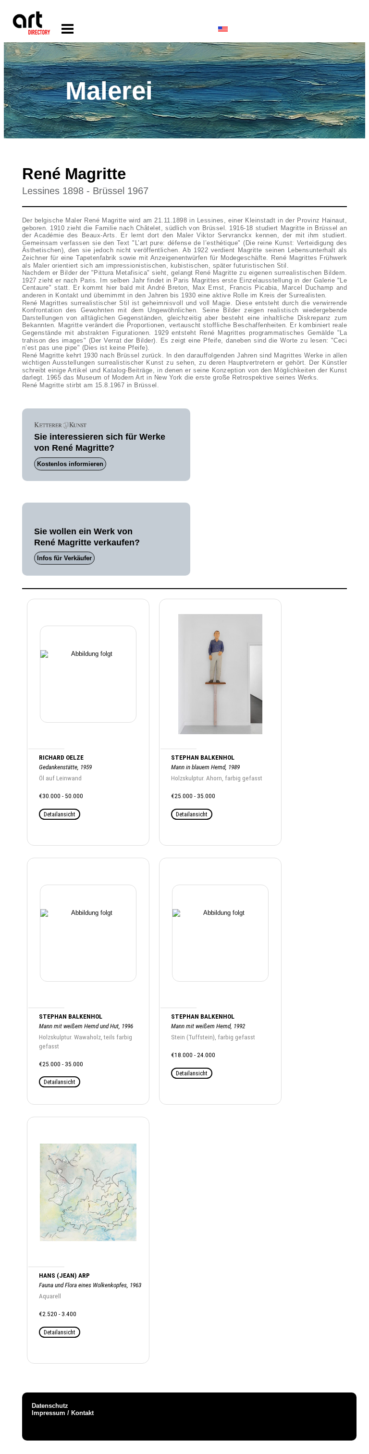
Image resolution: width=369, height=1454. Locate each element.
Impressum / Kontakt (63, 1413)
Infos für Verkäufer (64, 558)
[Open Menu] (68, 29)
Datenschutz (50, 1405)
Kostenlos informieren (70, 464)
